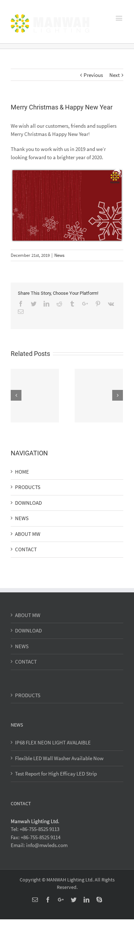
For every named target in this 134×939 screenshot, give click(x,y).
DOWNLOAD (28, 502)
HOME (22, 471)
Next (114, 75)
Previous (93, 75)
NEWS (22, 518)
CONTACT (26, 549)
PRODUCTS (27, 487)
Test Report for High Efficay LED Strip (56, 773)
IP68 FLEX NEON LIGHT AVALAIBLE (53, 742)
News (59, 255)
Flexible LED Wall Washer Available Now (59, 758)
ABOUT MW (27, 533)
